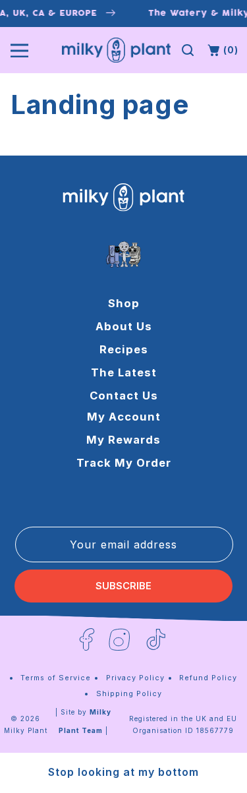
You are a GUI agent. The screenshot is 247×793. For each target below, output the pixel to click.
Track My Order (123, 462)
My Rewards (123, 439)
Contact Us (124, 395)
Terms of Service (55, 677)
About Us (124, 326)
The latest (124, 372)
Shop (124, 303)
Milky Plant (25, 730)
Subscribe (123, 586)
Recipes (123, 349)
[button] (188, 50)
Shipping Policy (129, 693)
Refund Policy (208, 677)
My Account (124, 416)
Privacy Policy (135, 677)
